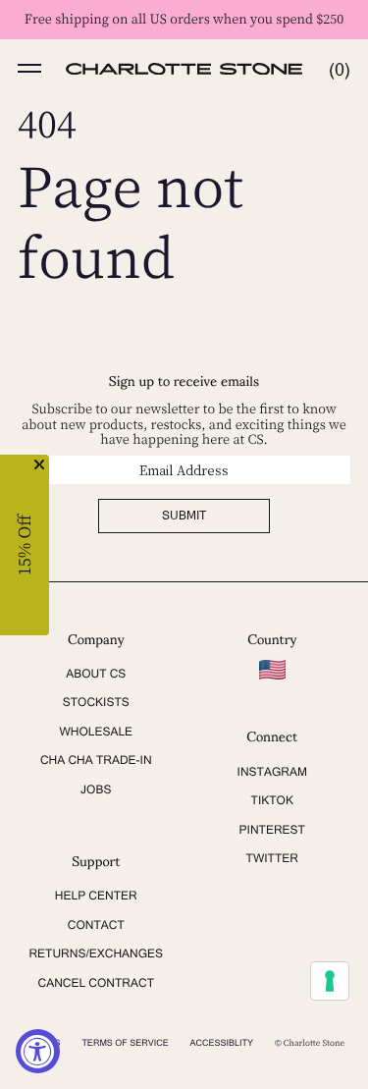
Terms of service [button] (124, 1043)
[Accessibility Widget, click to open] (38, 1051)
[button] (29, 68)
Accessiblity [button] (222, 1043)
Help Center (96, 895)
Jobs (95, 789)
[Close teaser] (39, 464)
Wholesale (95, 731)
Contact (96, 925)
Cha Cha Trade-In (96, 760)
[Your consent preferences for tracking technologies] (329, 981)
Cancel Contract (95, 983)
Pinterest (272, 830)
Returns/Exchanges (95, 953)
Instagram (272, 772)
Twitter (272, 858)
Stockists (96, 702)
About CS (96, 674)
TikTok (272, 800)
